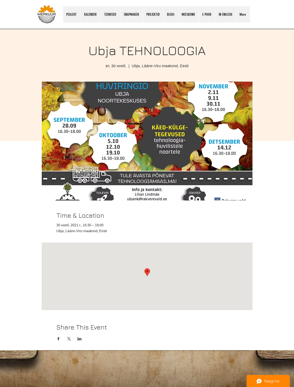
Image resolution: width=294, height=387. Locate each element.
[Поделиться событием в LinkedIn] (79, 338)
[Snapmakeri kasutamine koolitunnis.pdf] (236, 386)
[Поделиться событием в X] (69, 338)
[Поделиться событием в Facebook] (58, 338)
